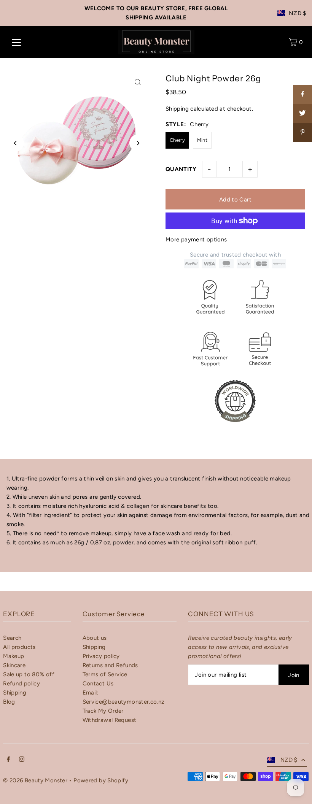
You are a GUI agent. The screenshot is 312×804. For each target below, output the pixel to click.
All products (19, 647)
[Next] (137, 143)
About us (95, 637)
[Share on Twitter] (302, 113)
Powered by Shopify (100, 780)
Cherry (177, 140)
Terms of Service (105, 674)
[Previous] (15, 143)
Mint (202, 140)
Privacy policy (101, 656)
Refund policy (21, 683)
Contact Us (98, 683)
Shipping (177, 108)
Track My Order (103, 710)
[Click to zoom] (137, 81)
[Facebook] (8, 759)
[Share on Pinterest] (302, 132)
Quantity (181, 169)
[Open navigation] (16, 42)
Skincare (14, 665)
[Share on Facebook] (302, 94)
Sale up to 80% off (28, 674)
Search (12, 637)
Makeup (13, 656)
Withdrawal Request (110, 720)
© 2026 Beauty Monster (36, 780)
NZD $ (297, 13)
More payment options (196, 239)
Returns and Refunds (110, 665)
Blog (9, 701)
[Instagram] (21, 759)
